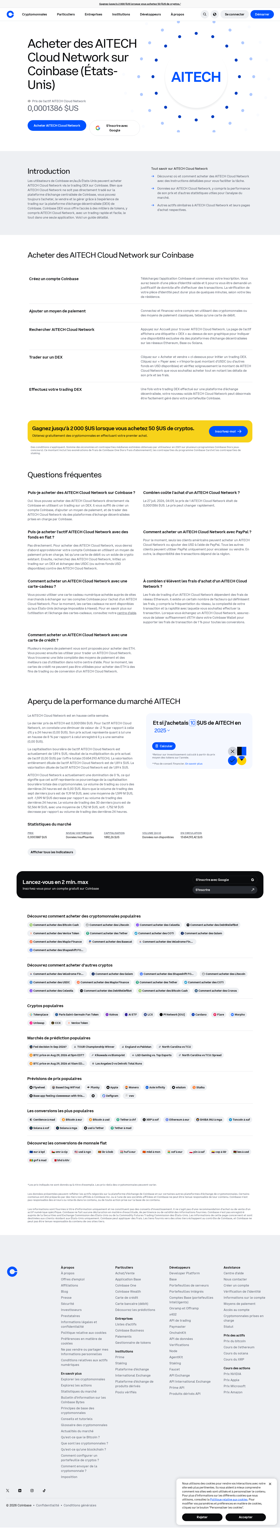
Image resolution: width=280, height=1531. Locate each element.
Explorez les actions (76, 1385)
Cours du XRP (234, 1359)
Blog (64, 1291)
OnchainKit (177, 1333)
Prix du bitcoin (235, 1341)
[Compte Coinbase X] (7, 1490)
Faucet (174, 1369)
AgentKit (176, 1357)
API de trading (180, 1320)
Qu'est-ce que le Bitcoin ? (80, 1437)
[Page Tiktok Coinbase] (44, 1490)
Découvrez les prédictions (135, 1310)
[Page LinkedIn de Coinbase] (19, 1490)
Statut (228, 1326)
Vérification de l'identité (242, 1291)
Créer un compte (236, 1285)
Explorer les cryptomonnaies (83, 1379)
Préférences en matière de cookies (81, 1341)
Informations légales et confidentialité (79, 1324)
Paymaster (177, 1326)
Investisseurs (71, 1310)
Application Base (128, 1279)
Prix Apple (231, 1380)
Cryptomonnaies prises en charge (244, 1318)
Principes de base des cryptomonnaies (77, 1410)
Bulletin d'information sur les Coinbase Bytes (83, 1400)
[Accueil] (10, 14)
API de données (181, 1339)
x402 (173, 1314)
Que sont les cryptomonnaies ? (84, 1443)
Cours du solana (236, 1353)
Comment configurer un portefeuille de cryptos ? (80, 1458)
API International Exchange (190, 1381)
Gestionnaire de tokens (133, 1342)
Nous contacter (235, 1279)
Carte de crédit (126, 1297)
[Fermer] (270, 1484)
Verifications (179, 1345)
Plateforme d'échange (132, 1369)
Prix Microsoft (235, 1386)
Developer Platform (184, 1273)
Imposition (69, 1477)
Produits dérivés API (185, 1394)
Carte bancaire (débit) (131, 1304)
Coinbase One (125, 1285)
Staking (121, 1363)
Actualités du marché (77, 1431)
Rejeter (202, 1517)
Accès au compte (237, 1310)
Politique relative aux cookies (83, 1333)
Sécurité (67, 1304)
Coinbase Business (129, 1330)
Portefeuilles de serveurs (189, 1285)
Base (173, 1279)
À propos (67, 1273)
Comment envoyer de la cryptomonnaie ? (79, 1468)
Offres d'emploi (73, 1279)
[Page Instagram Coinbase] (32, 1490)
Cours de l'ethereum (239, 1347)
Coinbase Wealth (128, 1291)
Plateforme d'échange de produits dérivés (134, 1384)
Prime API (176, 1387)
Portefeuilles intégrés (186, 1291)
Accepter (246, 1517)
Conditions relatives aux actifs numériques (84, 1362)
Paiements (123, 1336)
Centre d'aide (234, 1273)
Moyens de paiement (239, 1304)
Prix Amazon (233, 1392)
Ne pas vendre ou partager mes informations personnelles (84, 1352)
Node (173, 1351)
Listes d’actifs (126, 1324)
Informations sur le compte (244, 1297)
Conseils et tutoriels (77, 1419)
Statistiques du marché (79, 1391)
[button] (65, 14)
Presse (66, 1297)
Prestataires (70, 1316)
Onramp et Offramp (184, 1308)
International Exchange (133, 1375)
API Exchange (179, 1375)
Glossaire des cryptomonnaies (84, 1425)
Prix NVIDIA (232, 1374)
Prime (119, 1357)
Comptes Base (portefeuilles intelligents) (191, 1300)
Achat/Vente (125, 1273)
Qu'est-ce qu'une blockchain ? (83, 1449)
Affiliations (69, 1285)
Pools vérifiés (126, 1392)
